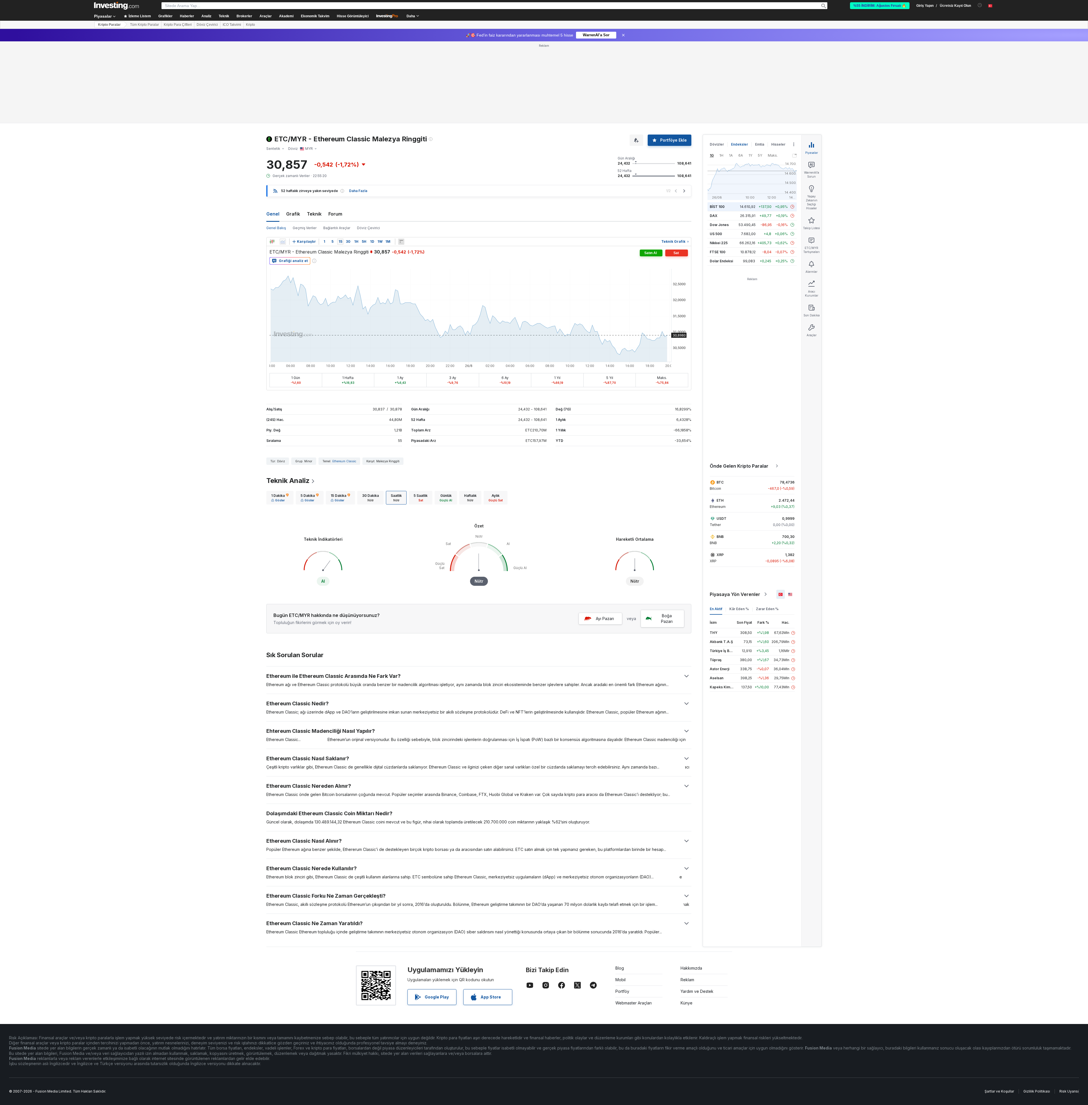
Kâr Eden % (739, 609)
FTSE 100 (717, 252)
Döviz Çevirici (207, 25)
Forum (335, 214)
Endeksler (739, 144)
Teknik (314, 214)
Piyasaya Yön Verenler (735, 594)
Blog (619, 968)
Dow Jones (719, 225)
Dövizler (717, 144)
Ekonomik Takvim (315, 16)
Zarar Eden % (767, 609)
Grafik (293, 214)
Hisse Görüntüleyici (353, 16)
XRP (720, 555)
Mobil (620, 979)
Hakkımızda (691, 968)
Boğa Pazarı (667, 618)
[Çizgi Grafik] (283, 242)
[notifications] (980, 5)
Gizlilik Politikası (1036, 1091)
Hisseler (778, 144)
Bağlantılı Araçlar (336, 228)
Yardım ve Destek (697, 991)
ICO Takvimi (232, 25)
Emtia (759, 144)
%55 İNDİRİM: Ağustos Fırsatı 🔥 (879, 6)
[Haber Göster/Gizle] (401, 242)
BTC (720, 482)
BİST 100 (717, 207)
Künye (686, 1002)
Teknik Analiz (288, 480)
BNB (720, 537)
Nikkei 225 (719, 243)
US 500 (716, 234)
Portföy (622, 991)
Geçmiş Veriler (304, 228)
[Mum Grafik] (272, 242)
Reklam (687, 979)
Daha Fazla (358, 191)
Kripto (250, 25)
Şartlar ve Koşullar (999, 1091)
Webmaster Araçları (633, 1002)
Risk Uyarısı (1069, 1091)
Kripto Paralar (109, 25)
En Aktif (716, 609)
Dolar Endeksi (721, 261)
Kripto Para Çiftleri (178, 25)
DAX (713, 216)
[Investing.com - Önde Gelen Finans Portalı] (116, 6)
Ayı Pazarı (605, 618)
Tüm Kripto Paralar (144, 25)
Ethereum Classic (344, 461)
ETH (720, 500)
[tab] (280, 497)
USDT (721, 518)
